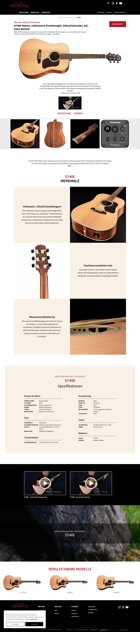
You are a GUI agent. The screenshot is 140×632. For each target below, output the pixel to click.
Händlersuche (117, 24)
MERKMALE (78, 113)
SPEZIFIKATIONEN (64, 113)
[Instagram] (113, 3)
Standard (74, 613)
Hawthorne (75, 616)
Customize (15, 624)
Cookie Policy (33, 619)
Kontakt (91, 612)
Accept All (34, 624)
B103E (56, 613)
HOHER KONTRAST (123, 630)
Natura (67, 17)
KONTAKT (109, 12)
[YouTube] (120, 3)
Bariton (35, 12)
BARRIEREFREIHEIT (93, 629)
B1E (56, 610)
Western (23, 12)
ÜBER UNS (101, 12)
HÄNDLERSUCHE (120, 12)
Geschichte (91, 607)
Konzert (46, 12)
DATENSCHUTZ (70, 629)
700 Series (73, 17)
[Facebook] (117, 3)
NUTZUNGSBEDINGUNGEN (81, 629)
